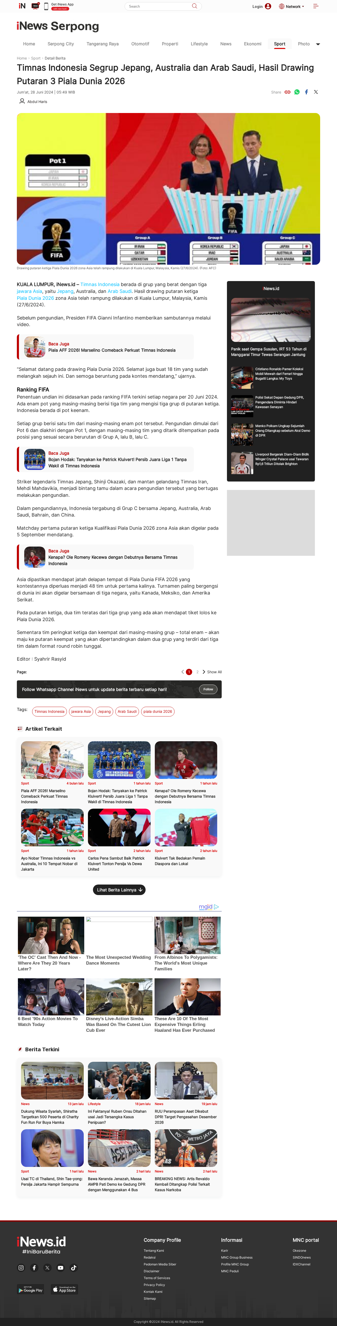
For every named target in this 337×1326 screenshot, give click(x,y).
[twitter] (316, 92)
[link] (287, 92)
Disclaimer (151, 1271)
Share (276, 92)
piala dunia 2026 (157, 711)
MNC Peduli (230, 1271)
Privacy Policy (154, 1285)
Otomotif (140, 43)
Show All (214, 672)
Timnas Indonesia (100, 284)
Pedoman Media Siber (160, 1264)
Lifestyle (199, 43)
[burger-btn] (316, 6)
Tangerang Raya (103, 43)
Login (257, 6)
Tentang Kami (154, 1251)
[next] (204, 672)
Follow (208, 689)
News (225, 43)
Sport (279, 43)
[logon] (22, 6)
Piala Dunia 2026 (35, 298)
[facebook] (306, 92)
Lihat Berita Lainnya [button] (116, 889)
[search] (194, 6)
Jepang (65, 291)
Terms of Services (157, 1278)
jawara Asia (29, 291)
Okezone (299, 1251)
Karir (224, 1251)
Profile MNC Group (235, 1264)
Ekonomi (252, 43)
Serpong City (61, 43)
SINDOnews (302, 1257)
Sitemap (150, 1298)
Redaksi (150, 1257)
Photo (304, 43)
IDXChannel (301, 1264)
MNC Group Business (236, 1257)
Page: (22, 672)
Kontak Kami (153, 1292)
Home (29, 43)
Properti (170, 43)
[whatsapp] (297, 92)
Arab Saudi (120, 291)
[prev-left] (182, 672)
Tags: (22, 709)
